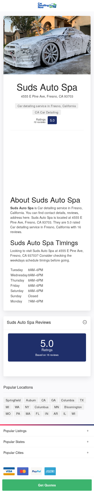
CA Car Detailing (46, 112)
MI (7, 407)
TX (82, 400)
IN (46, 413)
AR (56, 413)
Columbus (42, 407)
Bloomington (73, 407)
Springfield (13, 400)
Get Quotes (47, 485)
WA (17, 407)
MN (56, 407)
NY (27, 407)
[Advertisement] (47, 164)
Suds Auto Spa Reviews (29, 322)
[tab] (47, 323)
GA (53, 400)
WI (74, 413)
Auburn (31, 400)
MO (8, 413)
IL (64, 413)
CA (44, 400)
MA (28, 413)
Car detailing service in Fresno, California (47, 106)
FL (37, 413)
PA (18, 413)
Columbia (67, 400)
